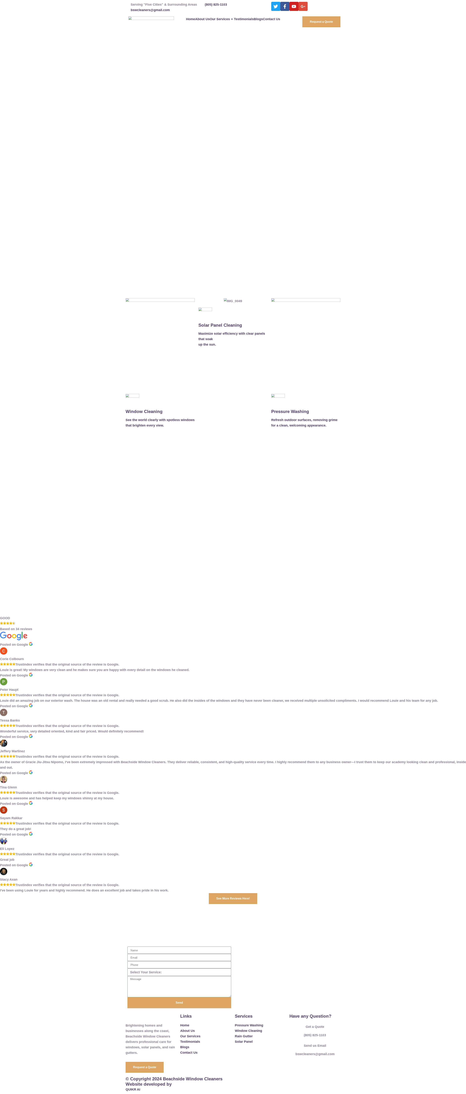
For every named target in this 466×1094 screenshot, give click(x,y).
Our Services (221, 19)
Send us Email (315, 1045)
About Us (202, 19)
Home (190, 19)
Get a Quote (315, 1027)
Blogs (258, 19)
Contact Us (271, 19)
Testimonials (244, 19)
